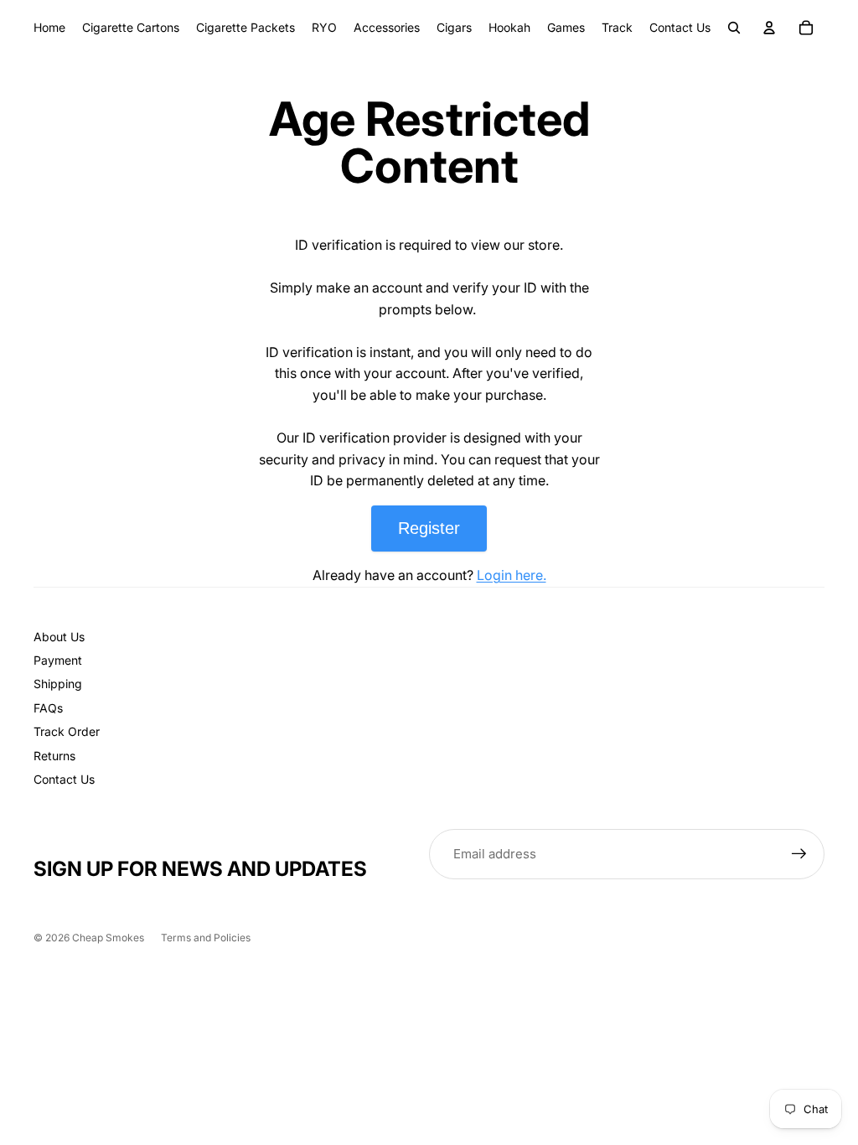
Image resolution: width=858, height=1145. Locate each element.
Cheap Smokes (108, 937)
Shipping (58, 683)
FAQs (48, 708)
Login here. (511, 575)
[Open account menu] (769, 27)
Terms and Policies (206, 937)
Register (429, 528)
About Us (59, 636)
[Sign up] (799, 854)
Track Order (67, 731)
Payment (58, 660)
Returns (54, 756)
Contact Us (64, 779)
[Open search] (734, 27)
